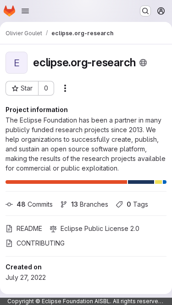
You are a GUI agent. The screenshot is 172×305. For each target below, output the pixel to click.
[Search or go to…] (145, 10)
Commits (35, 204)
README (29, 228)
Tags (137, 204)
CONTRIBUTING (41, 243)
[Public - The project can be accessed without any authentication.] (143, 62)
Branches (89, 204)
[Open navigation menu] (25, 11)
